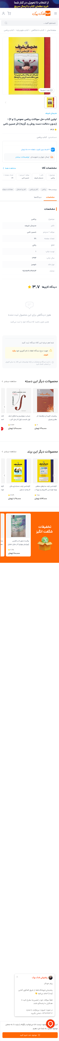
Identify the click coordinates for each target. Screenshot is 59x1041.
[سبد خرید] (9, 13)
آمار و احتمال (21, 189)
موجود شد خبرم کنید (28, 1035)
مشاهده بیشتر (10, 381)
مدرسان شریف (51, 113)
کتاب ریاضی (42, 137)
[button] (4, 407)
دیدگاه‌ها (37, 197)
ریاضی (44, 189)
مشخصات (50, 197)
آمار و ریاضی (34, 189)
